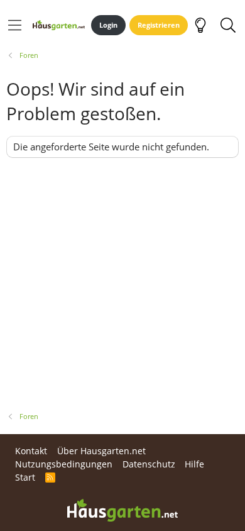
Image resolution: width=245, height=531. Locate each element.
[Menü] (15, 25)
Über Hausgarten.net (101, 451)
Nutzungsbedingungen (63, 464)
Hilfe (194, 464)
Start (25, 477)
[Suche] (227, 25)
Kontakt (31, 451)
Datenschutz (148, 464)
